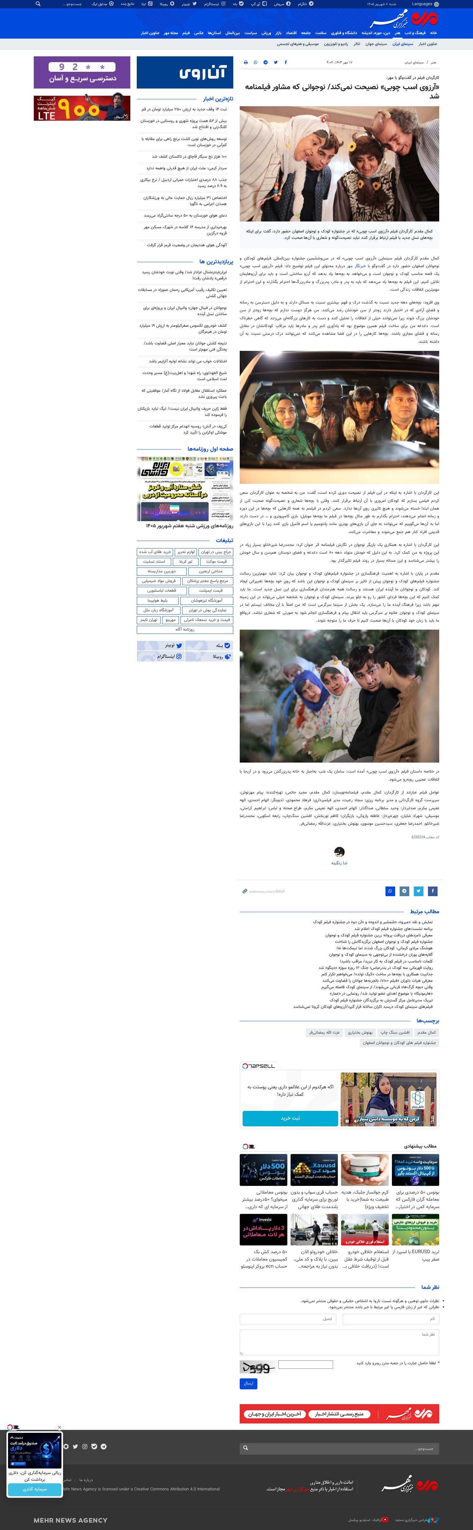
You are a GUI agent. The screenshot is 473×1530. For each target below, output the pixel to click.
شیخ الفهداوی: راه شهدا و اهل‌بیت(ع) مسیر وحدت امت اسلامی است (185, 376)
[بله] (94, 1447)
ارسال (248, 1383)
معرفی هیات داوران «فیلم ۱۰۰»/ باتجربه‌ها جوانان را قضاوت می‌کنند (377, 981)
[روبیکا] (66, 1447)
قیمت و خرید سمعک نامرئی (207, 620)
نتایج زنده (128, 4)
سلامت (321, 33)
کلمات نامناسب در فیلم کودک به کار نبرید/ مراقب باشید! (386, 961)
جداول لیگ (100, 4)
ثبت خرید (290, 1118)
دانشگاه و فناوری (344, 33)
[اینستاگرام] (85, 1447)
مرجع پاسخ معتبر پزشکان (207, 581)
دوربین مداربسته (162, 571)
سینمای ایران (403, 44)
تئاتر (357, 44)
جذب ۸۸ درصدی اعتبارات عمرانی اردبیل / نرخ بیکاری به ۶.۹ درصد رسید (183, 183)
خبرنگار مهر (356, 266)
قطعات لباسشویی (161, 590)
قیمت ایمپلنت (211, 590)
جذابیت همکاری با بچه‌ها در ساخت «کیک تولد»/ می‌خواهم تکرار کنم (377, 974)
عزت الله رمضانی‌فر (324, 1032)
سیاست (251, 33)
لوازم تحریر (186, 552)
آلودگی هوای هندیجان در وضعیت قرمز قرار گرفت (187, 245)
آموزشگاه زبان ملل (158, 610)
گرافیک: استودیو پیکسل (365, 1520)
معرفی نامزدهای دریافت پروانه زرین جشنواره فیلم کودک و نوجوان (379, 935)
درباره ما (86, 1480)
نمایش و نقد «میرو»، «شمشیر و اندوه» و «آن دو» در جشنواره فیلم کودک (373, 922)
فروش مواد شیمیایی (159, 581)
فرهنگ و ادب (415, 33)
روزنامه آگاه (185, 629)
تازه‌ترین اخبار (218, 99)
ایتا (144, 4)
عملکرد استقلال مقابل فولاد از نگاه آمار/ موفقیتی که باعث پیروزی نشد (184, 394)
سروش (279, 4)
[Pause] (347, 1121)
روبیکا (164, 4)
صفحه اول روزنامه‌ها (210, 449)
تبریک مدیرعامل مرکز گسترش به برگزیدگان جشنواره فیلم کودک (381, 1000)
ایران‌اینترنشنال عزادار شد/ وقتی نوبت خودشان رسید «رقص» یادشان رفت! (184, 275)
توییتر (186, 4)
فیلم (186, 33)
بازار (278, 33)
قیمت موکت (216, 561)
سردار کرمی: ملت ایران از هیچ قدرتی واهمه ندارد (186, 168)
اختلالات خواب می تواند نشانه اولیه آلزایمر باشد (188, 361)
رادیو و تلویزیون (336, 44)
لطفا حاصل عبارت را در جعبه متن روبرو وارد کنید (398, 1363)
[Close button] (59, 1427)
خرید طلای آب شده (155, 552)
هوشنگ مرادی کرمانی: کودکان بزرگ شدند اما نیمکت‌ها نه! (385, 948)
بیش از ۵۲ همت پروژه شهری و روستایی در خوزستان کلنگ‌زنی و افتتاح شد (184, 124)
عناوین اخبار (428, 44)
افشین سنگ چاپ (395, 1032)
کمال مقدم (427, 1032)
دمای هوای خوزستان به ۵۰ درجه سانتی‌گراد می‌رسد (185, 215)
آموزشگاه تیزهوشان (206, 600)
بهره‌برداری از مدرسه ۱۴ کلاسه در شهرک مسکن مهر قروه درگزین (185, 230)
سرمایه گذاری (35, 1489)
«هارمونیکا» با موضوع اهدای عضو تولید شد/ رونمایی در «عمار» (381, 993)
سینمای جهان (376, 44)
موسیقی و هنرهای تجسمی (298, 44)
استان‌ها (214, 33)
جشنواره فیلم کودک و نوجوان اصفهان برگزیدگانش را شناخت (384, 942)
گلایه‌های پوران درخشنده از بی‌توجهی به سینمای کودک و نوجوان (381, 955)
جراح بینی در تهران (216, 552)
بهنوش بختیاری (360, 1032)
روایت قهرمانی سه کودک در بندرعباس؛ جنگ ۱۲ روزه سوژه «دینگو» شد (376, 968)
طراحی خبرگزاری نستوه (411, 1520)
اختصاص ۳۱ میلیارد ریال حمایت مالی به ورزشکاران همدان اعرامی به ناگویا (185, 201)
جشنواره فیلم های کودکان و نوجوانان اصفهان (399, 1043)
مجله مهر (171, 33)
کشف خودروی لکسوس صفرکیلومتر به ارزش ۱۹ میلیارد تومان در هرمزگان (183, 329)
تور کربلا (185, 561)
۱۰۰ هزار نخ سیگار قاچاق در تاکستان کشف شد (189, 157)
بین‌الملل (233, 33)
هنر (397, 33)
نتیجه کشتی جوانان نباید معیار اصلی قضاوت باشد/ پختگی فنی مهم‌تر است (185, 346)
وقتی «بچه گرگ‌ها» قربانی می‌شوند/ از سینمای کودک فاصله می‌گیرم (377, 987)
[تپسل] (245, 1066)
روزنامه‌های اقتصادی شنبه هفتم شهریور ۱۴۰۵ (187, 526)
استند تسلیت (154, 561)
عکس (198, 33)
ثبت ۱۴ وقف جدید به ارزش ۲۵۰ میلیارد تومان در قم (184, 109)
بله (235, 4)
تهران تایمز (148, 620)
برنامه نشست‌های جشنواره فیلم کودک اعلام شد (393, 929)
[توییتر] (75, 1447)
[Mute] (356, 1121)
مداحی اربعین (210, 571)
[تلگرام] (103, 1447)
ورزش (266, 33)
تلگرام (303, 4)
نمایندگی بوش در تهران (208, 610)
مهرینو (171, 620)
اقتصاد (291, 33)
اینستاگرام (212, 4)
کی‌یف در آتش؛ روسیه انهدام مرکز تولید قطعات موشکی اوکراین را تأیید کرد (188, 429)
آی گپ (256, 4)
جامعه (306, 33)
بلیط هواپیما (158, 600)
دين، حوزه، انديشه (376, 33)
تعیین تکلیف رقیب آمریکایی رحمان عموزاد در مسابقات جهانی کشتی (182, 293)
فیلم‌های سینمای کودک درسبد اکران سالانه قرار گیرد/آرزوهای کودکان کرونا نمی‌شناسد (363, 1007)
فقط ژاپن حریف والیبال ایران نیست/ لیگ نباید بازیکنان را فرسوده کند (182, 412)
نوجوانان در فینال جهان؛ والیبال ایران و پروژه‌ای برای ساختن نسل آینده (185, 311)
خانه (433, 33)
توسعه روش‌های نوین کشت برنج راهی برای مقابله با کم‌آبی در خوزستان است (184, 142)
